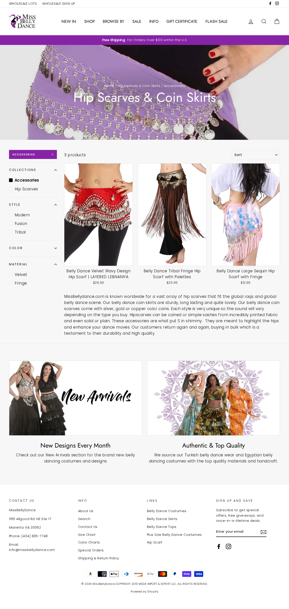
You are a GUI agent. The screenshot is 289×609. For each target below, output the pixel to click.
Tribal (20, 232)
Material (18, 264)
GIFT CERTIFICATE (181, 21)
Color (16, 248)
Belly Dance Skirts (162, 519)
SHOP (89, 21)
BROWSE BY (113, 21)
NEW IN (68, 21)
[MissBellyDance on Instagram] (228, 546)
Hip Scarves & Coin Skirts (139, 86)
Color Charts (89, 542)
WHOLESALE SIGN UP (58, 3)
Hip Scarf (154, 542)
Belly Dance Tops (162, 527)
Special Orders (91, 550)
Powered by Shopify (144, 591)
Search (84, 519)
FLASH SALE (216, 21)
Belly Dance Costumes (166, 511)
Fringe (21, 283)
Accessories (23, 154)
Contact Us (88, 527)
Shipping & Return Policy (98, 558)
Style (15, 205)
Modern (22, 215)
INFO (153, 21)
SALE (136, 21)
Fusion (21, 223)
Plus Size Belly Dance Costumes (174, 534)
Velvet (21, 274)
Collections (22, 170)
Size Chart (87, 534)
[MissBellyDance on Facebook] (218, 546)
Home (109, 86)
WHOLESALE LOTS (23, 3)
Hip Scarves (26, 189)
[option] (144, 40)
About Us (85, 511)
